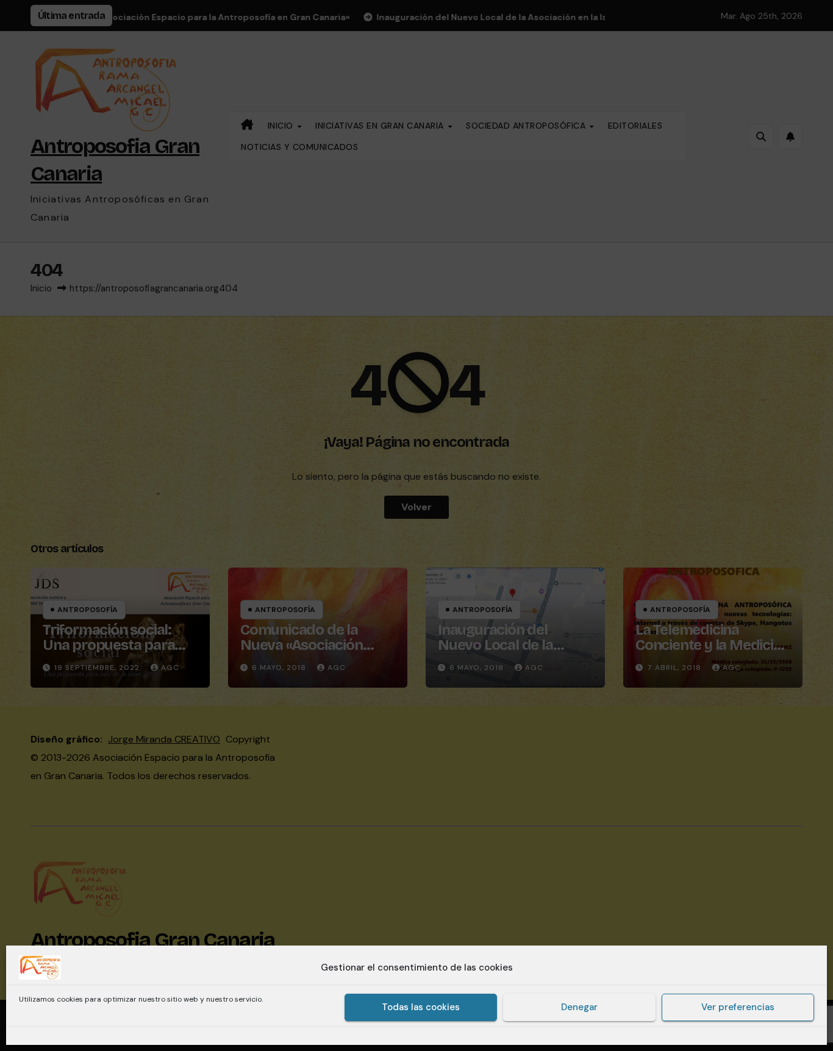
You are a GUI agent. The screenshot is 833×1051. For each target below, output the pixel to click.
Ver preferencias (737, 1008)
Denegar (579, 1008)
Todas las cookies (421, 1008)
